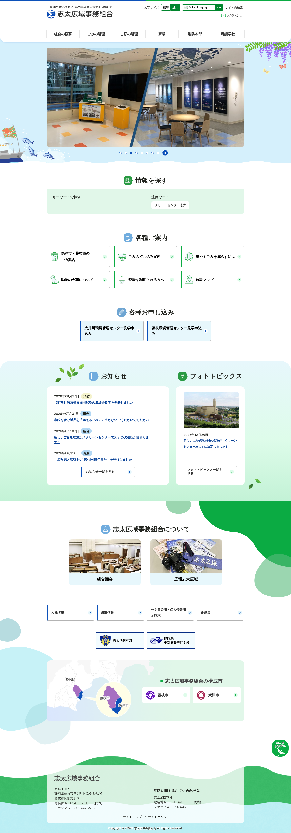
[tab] (120, 153)
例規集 (205, 612)
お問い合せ (234, 15)
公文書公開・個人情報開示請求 (168, 612)
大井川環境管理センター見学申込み (109, 331)
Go (219, 7)
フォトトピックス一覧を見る (204, 471)
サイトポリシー (159, 817)
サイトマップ (132, 817)
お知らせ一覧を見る (100, 472)
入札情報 (57, 612)
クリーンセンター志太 (170, 205)
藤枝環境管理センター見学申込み (177, 331)
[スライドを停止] (165, 153)
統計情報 (107, 612)
